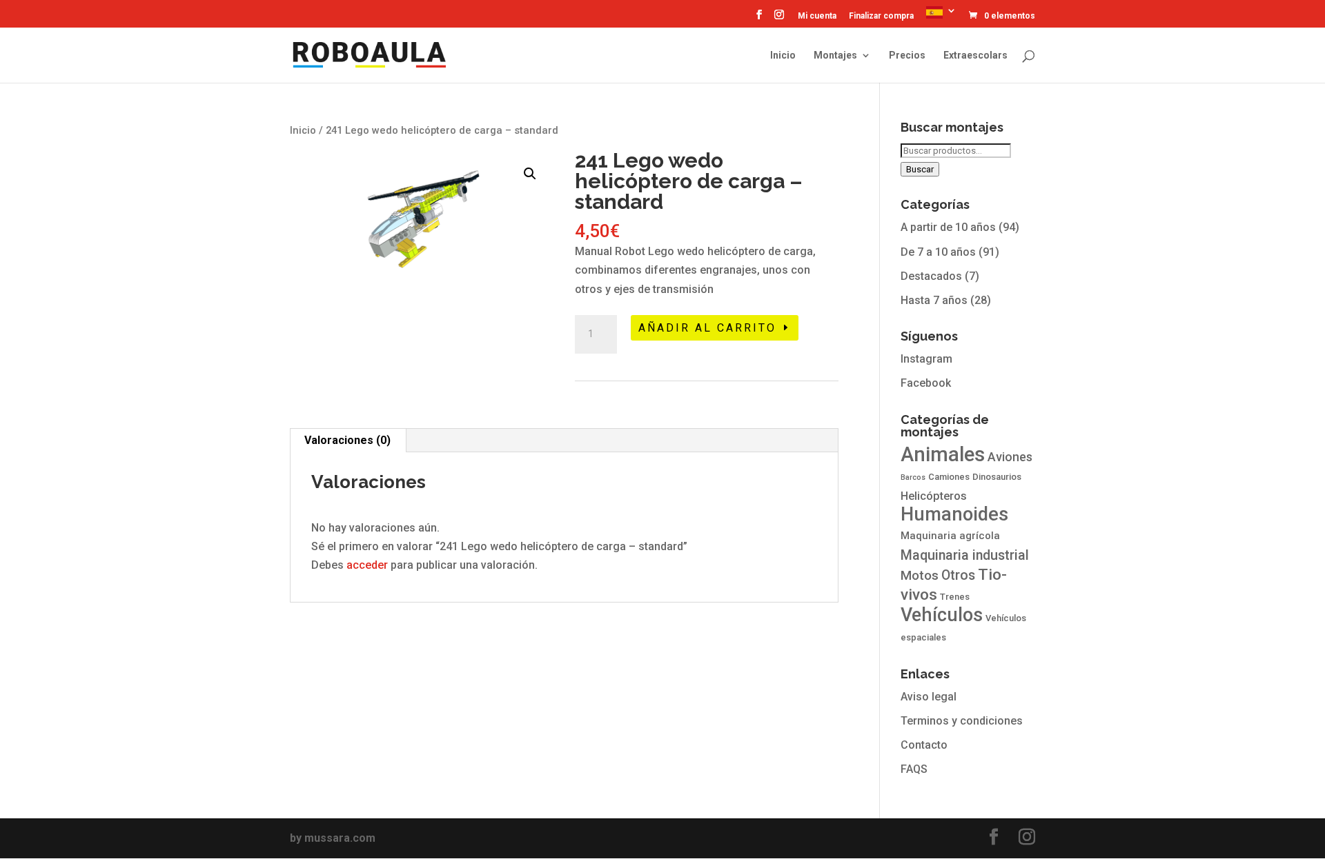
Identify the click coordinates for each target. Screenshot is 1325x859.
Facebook (926, 383)
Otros (958, 575)
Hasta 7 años (934, 300)
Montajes (835, 55)
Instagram (926, 358)
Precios (907, 55)
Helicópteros (934, 496)
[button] (530, 173)
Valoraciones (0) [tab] (347, 440)
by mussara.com (332, 838)
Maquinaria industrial (965, 555)
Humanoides (954, 514)
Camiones (949, 477)
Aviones (1010, 457)
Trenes (955, 597)
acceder (367, 565)
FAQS (914, 769)
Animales (943, 454)
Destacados (931, 276)
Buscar (920, 169)
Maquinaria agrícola (950, 535)
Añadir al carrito (707, 327)
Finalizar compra (881, 16)
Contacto (924, 744)
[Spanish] (941, 16)
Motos (920, 575)
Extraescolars (975, 55)
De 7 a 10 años (938, 252)
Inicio (783, 55)
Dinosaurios (996, 477)
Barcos (913, 477)
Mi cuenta (817, 16)
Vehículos (942, 615)
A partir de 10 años (948, 227)
